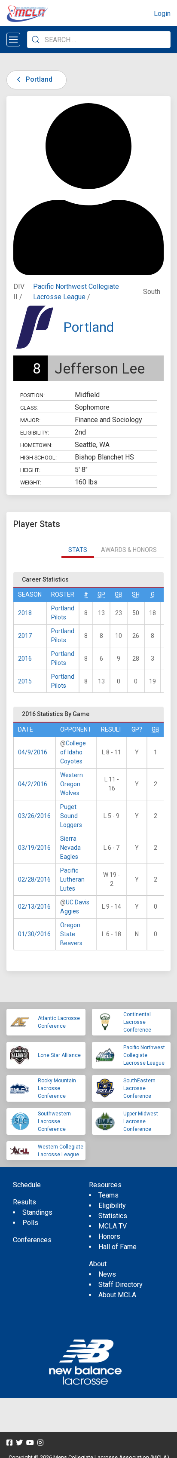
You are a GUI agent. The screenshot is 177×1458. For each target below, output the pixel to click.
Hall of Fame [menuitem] (117, 1247)
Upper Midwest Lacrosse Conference (140, 1121)
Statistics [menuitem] (112, 1216)
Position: (32, 395)
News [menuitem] (107, 1274)
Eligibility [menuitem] (112, 1205)
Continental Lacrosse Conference (137, 1022)
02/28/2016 (34, 879)
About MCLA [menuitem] (117, 1295)
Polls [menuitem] (30, 1223)
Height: (30, 470)
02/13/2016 (34, 906)
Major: (30, 420)
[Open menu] (13, 39)
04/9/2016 (32, 752)
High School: (38, 457)
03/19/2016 (34, 847)
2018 (25, 613)
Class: (29, 407)
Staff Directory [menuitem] (120, 1284)
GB (118, 594)
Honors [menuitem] (109, 1236)
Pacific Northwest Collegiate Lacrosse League (144, 1055)
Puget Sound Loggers (71, 815)
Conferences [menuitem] (32, 1240)
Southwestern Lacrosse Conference (54, 1121)
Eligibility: (34, 432)
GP (101, 594)
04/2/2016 (32, 784)
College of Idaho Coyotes (73, 752)
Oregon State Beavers (71, 934)
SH (136, 594)
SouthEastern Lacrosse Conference (139, 1088)
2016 (25, 658)
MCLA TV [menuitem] (112, 1226)
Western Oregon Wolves (71, 784)
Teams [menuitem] (108, 1195)
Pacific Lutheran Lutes (72, 879)
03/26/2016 (34, 815)
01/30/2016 (34, 934)
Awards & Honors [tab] (129, 549)
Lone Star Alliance (59, 1055)
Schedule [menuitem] (27, 1185)
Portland (38, 79)
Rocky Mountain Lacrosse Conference (57, 1088)
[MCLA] (27, 14)
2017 (25, 635)
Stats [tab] (77, 549)
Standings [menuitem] (37, 1212)
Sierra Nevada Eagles (70, 847)
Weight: (30, 482)
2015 (25, 681)
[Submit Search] (35, 39)
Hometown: (36, 445)
